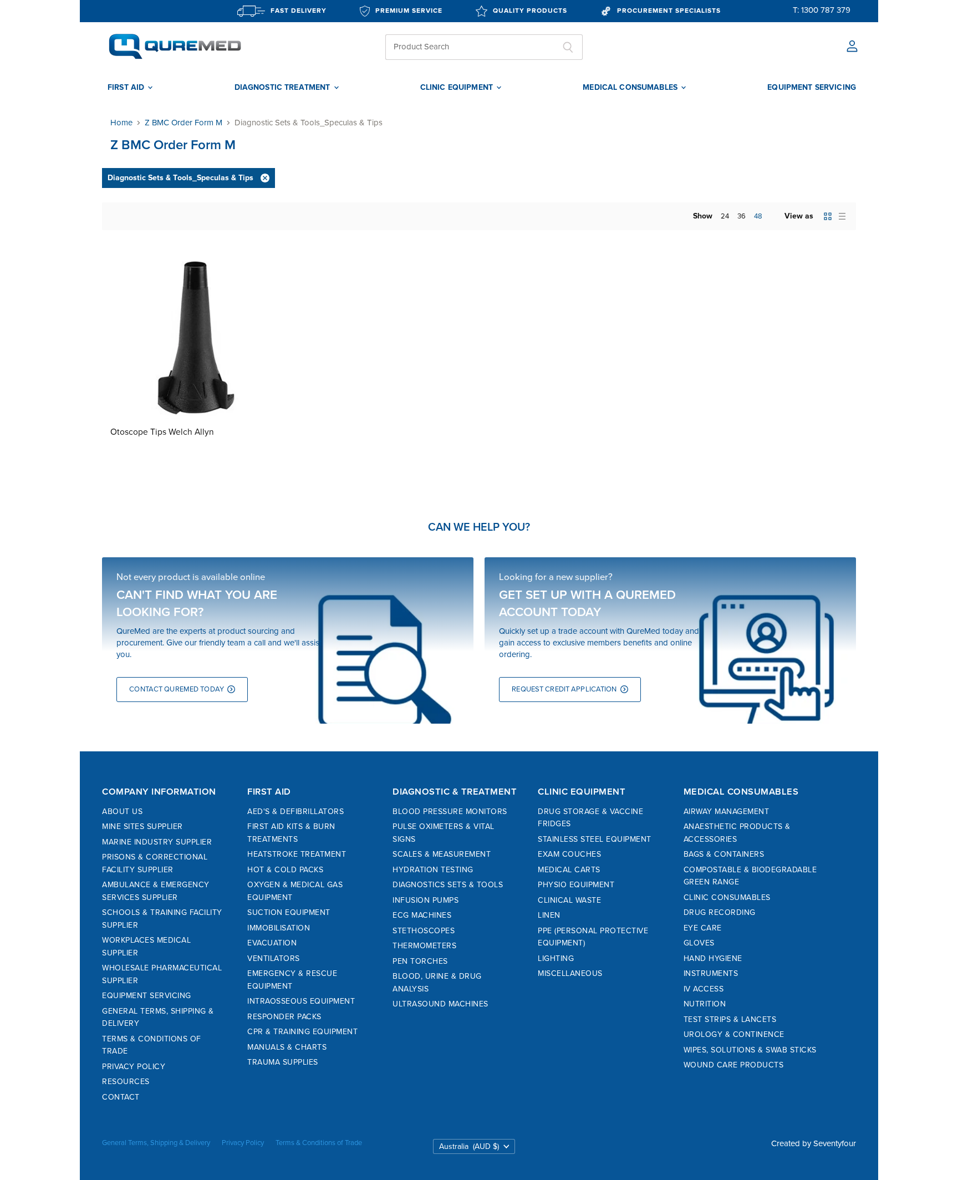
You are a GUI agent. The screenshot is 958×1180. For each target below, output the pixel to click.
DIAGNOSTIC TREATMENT (284, 87)
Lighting (556, 958)
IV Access (704, 989)
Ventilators (273, 958)
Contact (121, 1097)
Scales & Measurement (442, 854)
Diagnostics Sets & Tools (448, 884)
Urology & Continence (734, 1034)
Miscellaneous (570, 973)
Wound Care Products (734, 1065)
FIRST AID (127, 87)
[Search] (568, 47)
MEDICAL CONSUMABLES (631, 87)
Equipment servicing (811, 87)
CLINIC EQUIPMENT (457, 87)
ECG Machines (422, 915)
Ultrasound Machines (440, 1004)
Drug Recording (720, 912)
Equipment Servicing (146, 995)
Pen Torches (420, 961)
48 (758, 216)
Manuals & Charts (287, 1047)
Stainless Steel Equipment (594, 839)
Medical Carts (569, 869)
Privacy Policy (133, 1066)
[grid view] (827, 216)
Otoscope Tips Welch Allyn (162, 432)
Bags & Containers (724, 854)
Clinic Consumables (727, 897)
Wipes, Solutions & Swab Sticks (750, 1050)
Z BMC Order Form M (183, 123)
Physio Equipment (576, 884)
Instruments (711, 973)
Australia (469, 1146)
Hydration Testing (433, 869)
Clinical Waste (569, 900)
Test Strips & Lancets (730, 1019)
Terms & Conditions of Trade (319, 1142)
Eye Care (703, 928)
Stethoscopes (424, 930)
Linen (549, 915)
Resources (126, 1081)
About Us (122, 811)
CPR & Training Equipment (302, 1031)
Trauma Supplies (282, 1062)
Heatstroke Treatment (296, 854)
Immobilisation (278, 928)
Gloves (699, 943)
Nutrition (705, 1004)
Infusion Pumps (425, 900)
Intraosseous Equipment (301, 1001)
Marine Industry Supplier (157, 842)
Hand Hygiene (713, 958)
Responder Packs (284, 1016)
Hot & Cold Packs (285, 869)
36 (741, 216)
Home (121, 123)
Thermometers (424, 945)
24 (725, 216)
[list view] (842, 216)
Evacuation (272, 943)
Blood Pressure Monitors (450, 811)
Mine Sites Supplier (142, 826)
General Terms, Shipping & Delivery (156, 1142)
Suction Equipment (288, 912)
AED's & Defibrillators (295, 811)
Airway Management (727, 811)
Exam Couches (569, 854)
